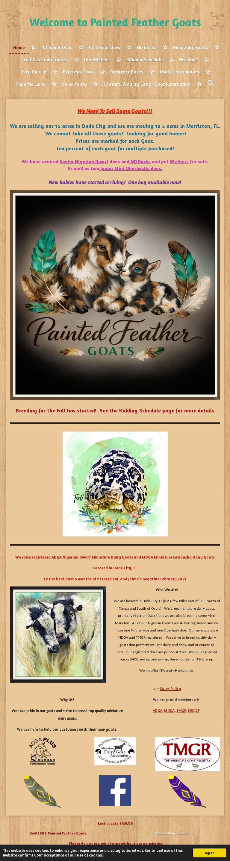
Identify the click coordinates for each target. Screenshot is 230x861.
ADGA (157, 710)
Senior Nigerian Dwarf (84, 161)
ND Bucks (140, 161)
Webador (182, 833)
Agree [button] (209, 853)
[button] (215, 437)
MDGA (169, 710)
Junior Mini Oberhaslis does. (131, 168)
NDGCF (193, 710)
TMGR (181, 710)
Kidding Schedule (140, 410)
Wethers (179, 161)
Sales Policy (170, 688)
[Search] (210, 83)
